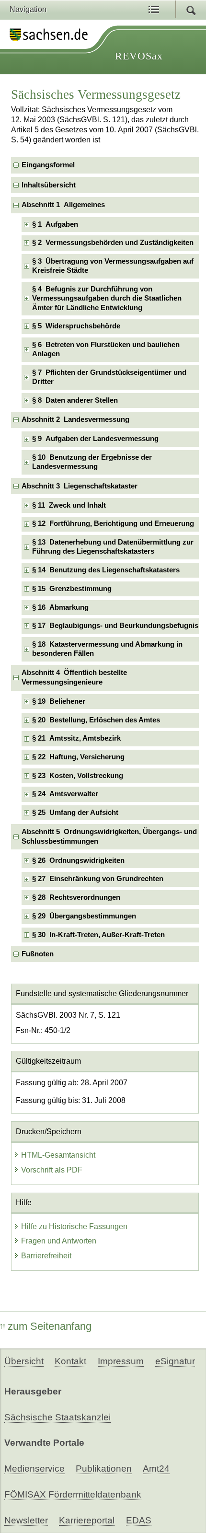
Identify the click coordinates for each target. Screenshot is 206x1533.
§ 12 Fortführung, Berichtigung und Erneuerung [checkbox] (113, 523)
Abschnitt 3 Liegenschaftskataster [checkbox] (79, 486)
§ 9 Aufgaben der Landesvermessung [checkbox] (95, 438)
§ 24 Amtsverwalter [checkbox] (65, 794)
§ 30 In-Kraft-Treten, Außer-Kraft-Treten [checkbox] (98, 935)
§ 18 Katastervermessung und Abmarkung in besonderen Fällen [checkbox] (107, 648)
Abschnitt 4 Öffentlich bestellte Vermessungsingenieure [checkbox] (74, 677)
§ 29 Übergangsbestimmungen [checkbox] (84, 916)
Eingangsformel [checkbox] (48, 165)
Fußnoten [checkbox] (38, 954)
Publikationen (104, 1468)
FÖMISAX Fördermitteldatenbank (72, 1494)
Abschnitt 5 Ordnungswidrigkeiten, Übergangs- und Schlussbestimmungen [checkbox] (109, 836)
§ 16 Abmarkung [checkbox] (60, 607)
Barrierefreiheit (46, 1256)
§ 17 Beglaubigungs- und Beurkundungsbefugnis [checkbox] (115, 625)
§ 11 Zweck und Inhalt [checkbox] (69, 505)
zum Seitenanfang (50, 1326)
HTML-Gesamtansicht (58, 1155)
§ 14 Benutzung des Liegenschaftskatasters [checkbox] (106, 570)
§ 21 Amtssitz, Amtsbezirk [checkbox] (76, 738)
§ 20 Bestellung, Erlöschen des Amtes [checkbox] (96, 720)
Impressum (121, 1361)
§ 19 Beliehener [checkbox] (58, 701)
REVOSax (139, 56)
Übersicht (24, 1361)
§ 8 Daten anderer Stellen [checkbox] (75, 400)
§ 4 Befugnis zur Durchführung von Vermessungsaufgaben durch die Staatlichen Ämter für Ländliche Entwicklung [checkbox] (107, 298)
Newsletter (26, 1520)
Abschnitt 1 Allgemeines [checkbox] (63, 205)
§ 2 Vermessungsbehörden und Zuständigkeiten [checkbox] (113, 242)
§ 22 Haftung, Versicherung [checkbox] (78, 757)
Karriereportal (86, 1520)
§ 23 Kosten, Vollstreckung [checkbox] (77, 775)
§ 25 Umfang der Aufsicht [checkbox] (75, 812)
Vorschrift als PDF (51, 1170)
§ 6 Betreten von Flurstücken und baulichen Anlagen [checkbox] (106, 349)
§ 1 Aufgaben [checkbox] (55, 224)
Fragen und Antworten (58, 1241)
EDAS (138, 1520)
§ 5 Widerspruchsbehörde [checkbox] (76, 326)
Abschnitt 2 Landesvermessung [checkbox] (75, 419)
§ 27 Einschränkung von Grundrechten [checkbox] (97, 879)
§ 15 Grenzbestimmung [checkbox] (72, 588)
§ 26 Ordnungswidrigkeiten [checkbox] (78, 860)
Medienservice (34, 1468)
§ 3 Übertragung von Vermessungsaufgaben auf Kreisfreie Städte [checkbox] (113, 265)
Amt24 (156, 1468)
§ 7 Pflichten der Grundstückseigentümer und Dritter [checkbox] (109, 377)
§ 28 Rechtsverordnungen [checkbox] (76, 897)
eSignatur (175, 1361)
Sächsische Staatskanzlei (57, 1417)
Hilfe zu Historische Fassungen (74, 1226)
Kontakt (70, 1361)
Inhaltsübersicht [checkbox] (49, 185)
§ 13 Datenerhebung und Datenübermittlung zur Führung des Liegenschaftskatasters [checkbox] (113, 546)
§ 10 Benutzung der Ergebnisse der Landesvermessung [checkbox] (92, 461)
